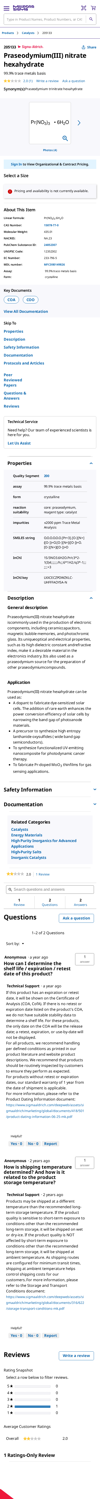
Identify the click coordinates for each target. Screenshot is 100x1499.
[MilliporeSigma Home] (23, 8)
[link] (15, 874)
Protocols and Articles (24, 363)
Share (91, 47)
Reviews (11, 406)
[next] (79, 122)
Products (8, 33)
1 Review (44, 874)
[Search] (91, 19)
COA (11, 299)
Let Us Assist (19, 443)
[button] (84, 959)
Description (14, 339)
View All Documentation (26, 311)
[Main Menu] (6, 8)
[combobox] (50, 19)
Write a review (47, 81)
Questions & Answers (15, 395)
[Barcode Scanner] (84, 8)
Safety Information (21, 347)
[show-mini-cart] (93, 8)
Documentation (18, 355)
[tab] (12, 32)
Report (50, 1143)
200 (47, 476)
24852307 (50, 245)
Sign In (16, 164)
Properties (13, 331)
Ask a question (73, 81)
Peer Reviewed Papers (13, 380)
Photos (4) (50, 150)
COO (31, 299)
